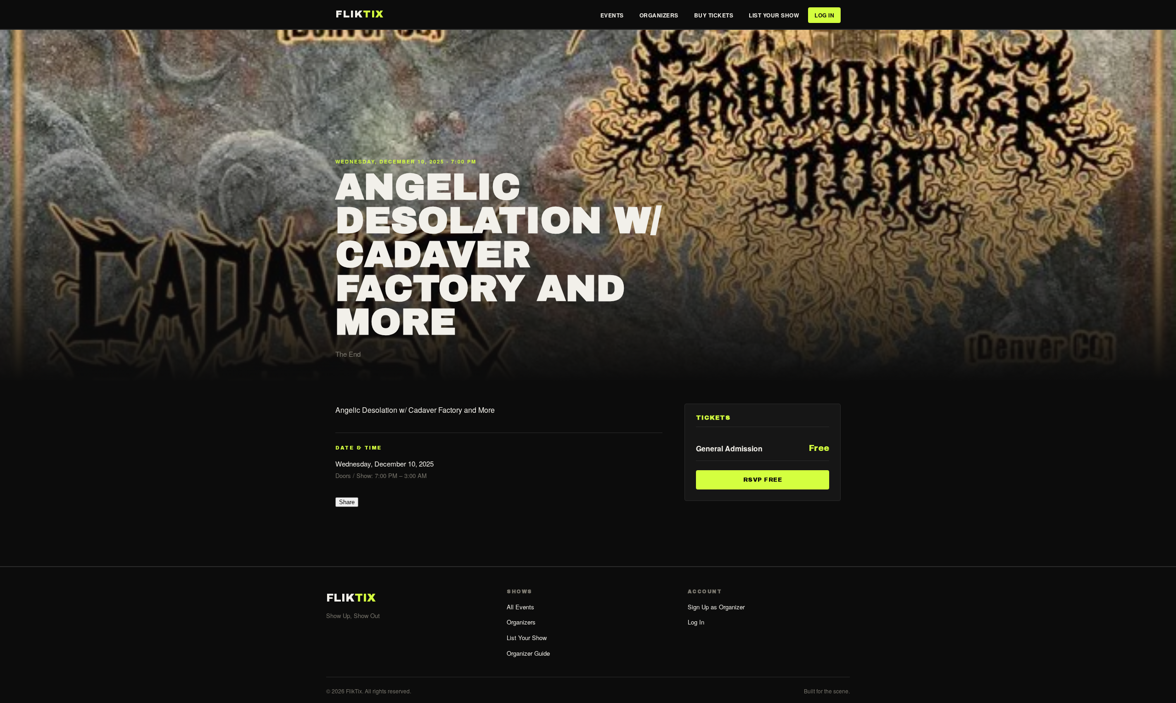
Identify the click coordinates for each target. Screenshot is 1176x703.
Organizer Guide (528, 653)
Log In (824, 15)
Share (347, 502)
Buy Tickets (714, 15)
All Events (520, 606)
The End (348, 354)
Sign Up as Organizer (716, 606)
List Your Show (774, 15)
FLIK (359, 14)
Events (612, 15)
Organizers (658, 15)
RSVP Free (762, 479)
